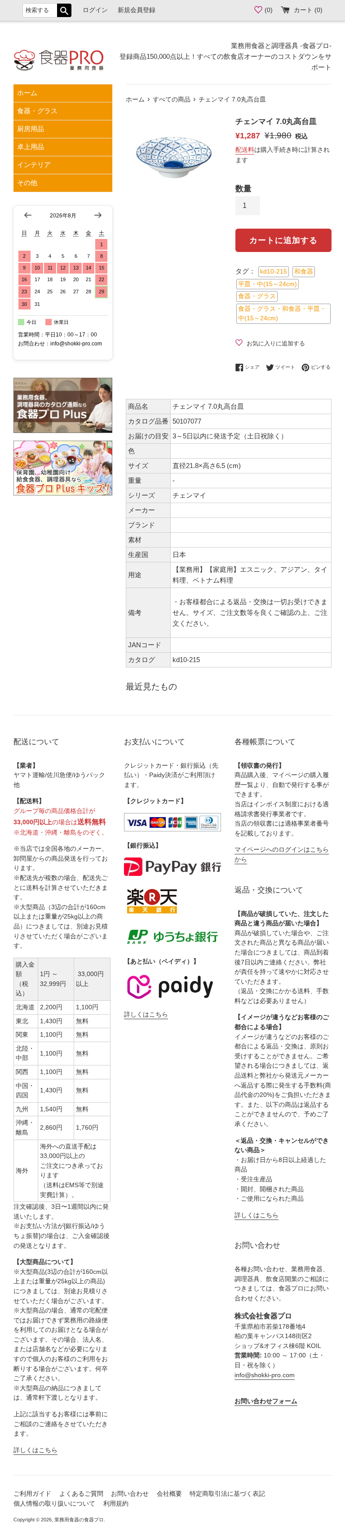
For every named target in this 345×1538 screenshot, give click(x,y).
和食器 (303, 271)
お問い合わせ (130, 1493)
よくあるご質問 (81, 1493)
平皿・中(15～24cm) (267, 284)
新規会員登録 (136, 10)
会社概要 (169, 1493)
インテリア (34, 164)
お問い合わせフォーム (265, 1401)
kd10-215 (273, 271)
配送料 (244, 149)
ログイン (95, 10)
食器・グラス (37, 111)
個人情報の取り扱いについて (54, 1503)
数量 (243, 188)
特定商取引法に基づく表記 (227, 1493)
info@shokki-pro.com (264, 1375)
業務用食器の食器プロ (79, 1519)
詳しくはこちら (35, 1450)
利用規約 (115, 1503)
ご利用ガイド (32, 1493)
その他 (27, 182)
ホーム (27, 93)
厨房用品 (30, 129)
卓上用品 (30, 146)
